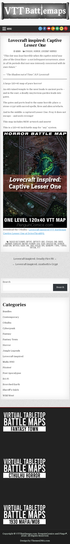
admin (18, 51)
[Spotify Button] (57, 28)
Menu (9, 28)
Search (6, 282)
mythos (16, 245)
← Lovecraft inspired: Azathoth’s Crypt (35, 264)
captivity (36, 241)
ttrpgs (63, 245)
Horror (37, 51)
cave (43, 241)
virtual (33, 247)
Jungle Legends (11, 350)
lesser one (7, 245)
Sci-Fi (6, 378)
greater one (51, 243)
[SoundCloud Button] (53, 28)
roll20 (38, 245)
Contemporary (11, 317)
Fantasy (7, 334)
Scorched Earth (11, 384)
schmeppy (49, 245)
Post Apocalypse (12, 373)
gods (43, 243)
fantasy (25, 243)
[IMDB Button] (61, 28)
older (22, 245)
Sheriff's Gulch (11, 390)
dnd (55, 241)
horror (61, 243)
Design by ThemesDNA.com (35, 541)
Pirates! (7, 367)
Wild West (8, 395)
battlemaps (20, 241)
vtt (38, 247)
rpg (43, 245)
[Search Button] (66, 28)
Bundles (7, 311)
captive (29, 241)
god (38, 243)
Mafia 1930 (8, 362)
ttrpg (56, 245)
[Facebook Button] (44, 28)
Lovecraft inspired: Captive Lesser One (35, 43)
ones (32, 245)
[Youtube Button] (49, 28)
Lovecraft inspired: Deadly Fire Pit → (35, 259)
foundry (32, 243)
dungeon (17, 243)
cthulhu (49, 241)
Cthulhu (29, 51)
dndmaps (8, 243)
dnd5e (60, 241)
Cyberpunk (9, 328)
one (27, 245)
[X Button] (40, 28)
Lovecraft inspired (49, 51)
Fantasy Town (10, 339)
